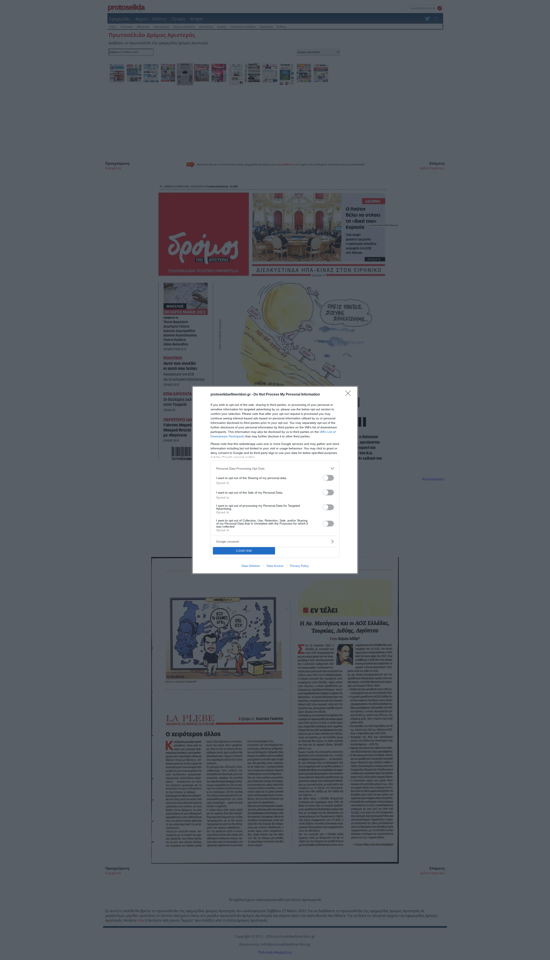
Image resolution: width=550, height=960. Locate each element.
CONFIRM (244, 550)
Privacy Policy (299, 565)
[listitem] (275, 468)
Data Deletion (250, 565)
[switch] (328, 478)
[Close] (349, 395)
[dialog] (275, 480)
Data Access (275, 565)
